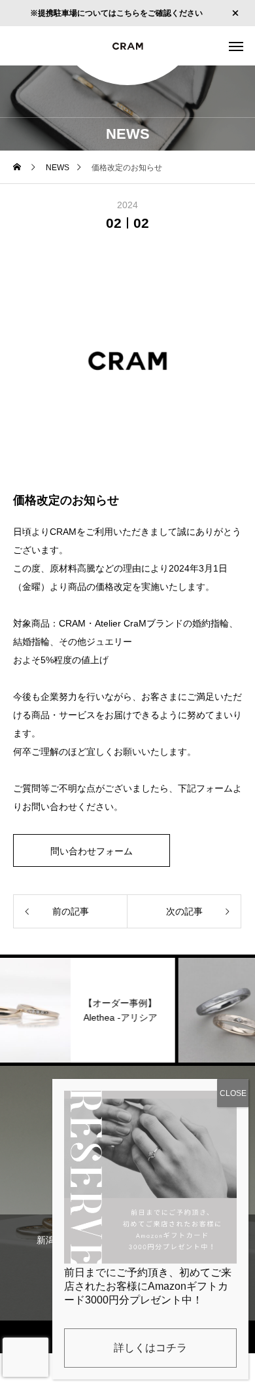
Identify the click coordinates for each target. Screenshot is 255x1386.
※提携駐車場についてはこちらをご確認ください (116, 13)
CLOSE (233, 1093)
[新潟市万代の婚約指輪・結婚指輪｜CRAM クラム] (127, 45)
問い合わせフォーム (91, 851)
